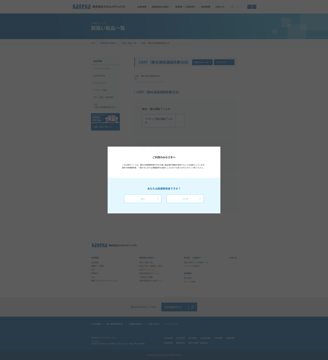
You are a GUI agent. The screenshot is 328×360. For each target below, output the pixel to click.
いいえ (185, 198)
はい (143, 198)
